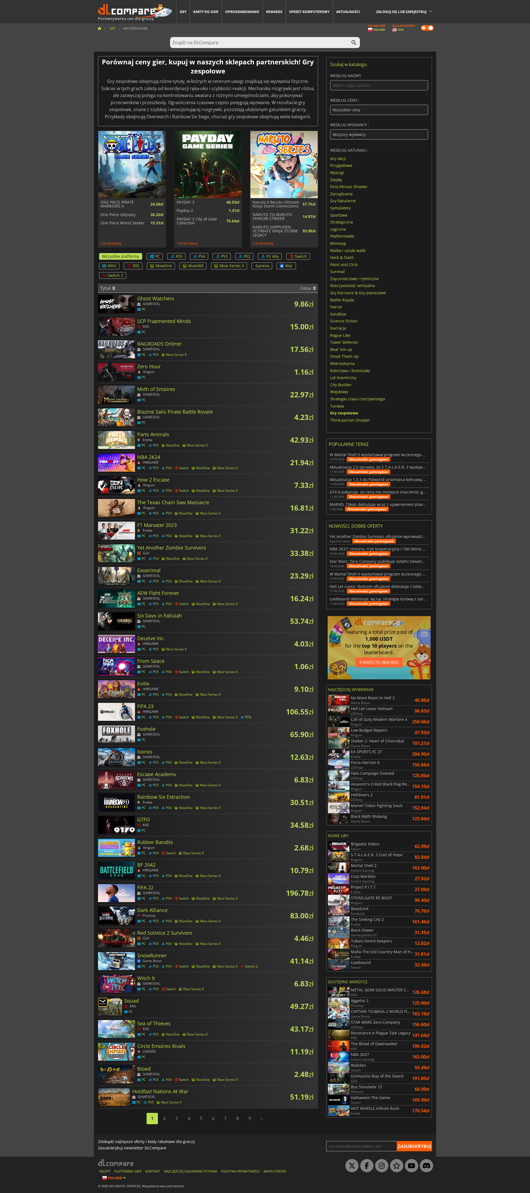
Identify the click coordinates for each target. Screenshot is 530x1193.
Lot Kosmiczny (343, 377)
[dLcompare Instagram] (380, 1166)
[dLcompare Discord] (425, 1166)
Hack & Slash (342, 257)
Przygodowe (341, 165)
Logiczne (338, 229)
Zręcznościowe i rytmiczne (354, 278)
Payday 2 (185, 210)
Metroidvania (342, 363)
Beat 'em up (341, 349)
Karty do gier (205, 11)
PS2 (247, 256)
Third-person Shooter (350, 419)
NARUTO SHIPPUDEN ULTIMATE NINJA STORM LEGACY (275, 231)
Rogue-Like (340, 335)
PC (157, 256)
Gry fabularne (343, 200)
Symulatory (340, 208)
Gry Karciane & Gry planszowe (358, 292)
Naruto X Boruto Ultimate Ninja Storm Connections (276, 204)
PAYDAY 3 (185, 202)
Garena (262, 265)
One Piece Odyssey (118, 215)
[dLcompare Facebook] (365, 1166)
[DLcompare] (116, 1162)
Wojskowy (339, 391)
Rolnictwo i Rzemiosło (350, 370)
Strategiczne (341, 222)
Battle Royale (342, 299)
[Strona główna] (99, 28)
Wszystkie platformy (120, 256)
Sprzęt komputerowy (309, 11)
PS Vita (272, 256)
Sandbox (338, 313)
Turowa (337, 405)
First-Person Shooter (349, 186)
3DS (135, 265)
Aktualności (348, 11)
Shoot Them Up (344, 356)
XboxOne (163, 265)
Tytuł (106, 288)
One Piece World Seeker (122, 223)
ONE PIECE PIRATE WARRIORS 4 (117, 204)
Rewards (274, 11)
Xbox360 (195, 265)
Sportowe (339, 214)
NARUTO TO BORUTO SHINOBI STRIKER (272, 217)
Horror (336, 306)
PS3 (224, 256)
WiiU (112, 265)
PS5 (179, 256)
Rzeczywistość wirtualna (352, 285)
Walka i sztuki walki (348, 250)
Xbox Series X (231, 265)
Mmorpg (338, 243)
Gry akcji (338, 158)
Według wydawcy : (349, 125)
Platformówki (342, 236)
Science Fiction (343, 321)
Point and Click (343, 264)
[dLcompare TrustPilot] (395, 1166)
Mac (289, 265)
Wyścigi (337, 172)
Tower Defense (344, 342)
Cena (306, 288)
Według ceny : (345, 100)
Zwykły (336, 179)
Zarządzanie (341, 193)
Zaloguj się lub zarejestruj (401, 11)
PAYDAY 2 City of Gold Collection (197, 221)
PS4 (201, 256)
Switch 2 (115, 275)
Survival (337, 271)
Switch (301, 256)
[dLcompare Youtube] (410, 1166)
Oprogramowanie (242, 11)
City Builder (341, 384)
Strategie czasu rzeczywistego (357, 398)
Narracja (338, 328)
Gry (183, 11)
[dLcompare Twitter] (350, 1166)
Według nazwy (345, 75)
